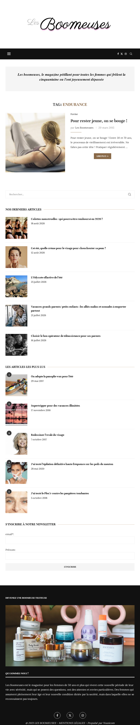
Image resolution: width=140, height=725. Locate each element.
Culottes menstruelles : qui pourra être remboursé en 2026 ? (67, 219)
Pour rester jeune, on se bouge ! (99, 120)
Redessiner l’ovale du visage (47, 434)
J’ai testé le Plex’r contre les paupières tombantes (60, 493)
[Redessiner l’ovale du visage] (16, 444)
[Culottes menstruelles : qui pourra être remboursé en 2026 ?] (16, 228)
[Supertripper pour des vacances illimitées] (16, 414)
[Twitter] (121, 54)
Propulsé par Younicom (101, 723)
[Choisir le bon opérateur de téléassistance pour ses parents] (16, 345)
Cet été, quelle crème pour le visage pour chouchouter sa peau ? (68, 248)
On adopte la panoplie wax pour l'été (52, 376)
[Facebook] (118, 54)
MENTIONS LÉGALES (72, 723)
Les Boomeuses (84, 127)
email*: (9, 534)
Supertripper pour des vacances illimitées (55, 405)
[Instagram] (126, 54)
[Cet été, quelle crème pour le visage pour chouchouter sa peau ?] (16, 257)
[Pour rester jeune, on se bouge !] (35, 142)
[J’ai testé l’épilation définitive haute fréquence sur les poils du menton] (16, 473)
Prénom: (10, 549)
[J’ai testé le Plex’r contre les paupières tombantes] (16, 502)
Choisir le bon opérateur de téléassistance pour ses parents (66, 336)
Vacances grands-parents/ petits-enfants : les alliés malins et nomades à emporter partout (78, 308)
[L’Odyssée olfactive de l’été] (16, 286)
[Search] (131, 54)
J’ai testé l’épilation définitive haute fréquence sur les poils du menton (72, 464)
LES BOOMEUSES (45, 723)
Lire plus (101, 156)
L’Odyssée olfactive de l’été (46, 277)
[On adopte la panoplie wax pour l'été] (16, 385)
